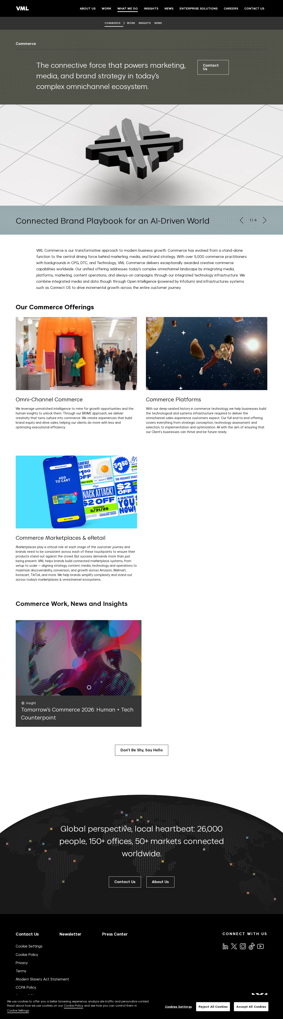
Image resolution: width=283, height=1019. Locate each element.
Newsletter (70, 934)
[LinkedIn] (225, 946)
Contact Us (211, 67)
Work (131, 23)
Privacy (22, 963)
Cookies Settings (178, 1006)
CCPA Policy (26, 987)
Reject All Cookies (213, 1006)
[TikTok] (251, 946)
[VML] (22, 8)
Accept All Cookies (251, 1006)
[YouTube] (260, 946)
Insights (145, 23)
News (158, 23)
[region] (141, 1007)
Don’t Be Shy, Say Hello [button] (141, 750)
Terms (21, 971)
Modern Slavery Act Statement (42, 979)
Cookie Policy (27, 955)
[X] (233, 946)
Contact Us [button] (125, 882)
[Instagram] (242, 946)
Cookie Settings (29, 946)
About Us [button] (160, 882)
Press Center (115, 934)
